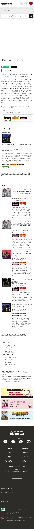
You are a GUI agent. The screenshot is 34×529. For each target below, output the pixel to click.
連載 (9, 457)
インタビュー (9, 461)
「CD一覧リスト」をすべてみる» (13, 334)
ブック (9, 452)
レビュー (25, 461)
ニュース (9, 448)
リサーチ (25, 452)
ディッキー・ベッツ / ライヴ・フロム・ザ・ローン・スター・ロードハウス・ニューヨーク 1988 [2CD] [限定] (21, 192)
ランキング (25, 457)
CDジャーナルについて (7, 488)
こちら (22, 373)
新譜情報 (25, 448)
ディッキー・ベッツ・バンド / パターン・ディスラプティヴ (21, 306)
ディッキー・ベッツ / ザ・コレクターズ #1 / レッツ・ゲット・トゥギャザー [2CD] (21, 253)
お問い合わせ (4, 501)
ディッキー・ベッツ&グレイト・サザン (11, 351)
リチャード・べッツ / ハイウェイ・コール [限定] (21, 280)
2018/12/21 (5, 151)
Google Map (17, 475)
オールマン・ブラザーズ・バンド (10, 346)
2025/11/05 (18, 200)
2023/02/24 (18, 260)
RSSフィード (5, 497)
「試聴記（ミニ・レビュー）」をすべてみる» (15, 174)
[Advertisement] (17, 38)
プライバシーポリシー (7, 492)
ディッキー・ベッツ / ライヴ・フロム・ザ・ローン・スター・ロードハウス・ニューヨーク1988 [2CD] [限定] (21, 224)
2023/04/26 (18, 232)
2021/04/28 (18, 285)
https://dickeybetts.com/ (13, 112)
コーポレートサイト (17, 478)
